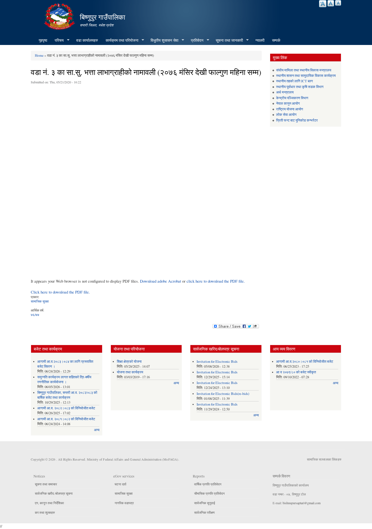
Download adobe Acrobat (161, 281)
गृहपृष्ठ (43, 40)
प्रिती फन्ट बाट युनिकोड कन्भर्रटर (297, 120)
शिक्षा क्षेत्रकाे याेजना (129, 361)
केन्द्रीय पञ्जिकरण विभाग (292, 98)
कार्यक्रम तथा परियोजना (120, 40)
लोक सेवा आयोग (286, 114)
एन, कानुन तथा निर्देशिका (49, 503)
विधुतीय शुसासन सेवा (162, 40)
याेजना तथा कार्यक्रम (130, 372)
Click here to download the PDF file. (60, 292)
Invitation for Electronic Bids (217, 361)
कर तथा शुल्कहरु (45, 512)
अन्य (96, 430)
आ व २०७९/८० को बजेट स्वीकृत (296, 372)
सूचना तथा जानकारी (227, 40)
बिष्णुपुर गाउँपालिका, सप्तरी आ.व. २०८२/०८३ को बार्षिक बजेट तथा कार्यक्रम (67, 395)
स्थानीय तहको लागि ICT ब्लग (294, 81)
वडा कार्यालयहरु (87, 40)
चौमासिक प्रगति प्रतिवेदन (209, 493)
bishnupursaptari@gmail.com (302, 503)
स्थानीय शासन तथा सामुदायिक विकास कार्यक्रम (306, 75)
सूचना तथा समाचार (46, 484)
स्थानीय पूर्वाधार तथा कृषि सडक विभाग (300, 86)
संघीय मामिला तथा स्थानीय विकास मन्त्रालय (303, 70)
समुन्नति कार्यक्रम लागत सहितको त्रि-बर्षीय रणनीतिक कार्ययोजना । (64, 379)
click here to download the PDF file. (216, 281)
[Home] (60, 15)
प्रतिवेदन (195, 40)
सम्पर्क (276, 40)
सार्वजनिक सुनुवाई (204, 503)
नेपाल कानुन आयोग (288, 103)
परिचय (57, 40)
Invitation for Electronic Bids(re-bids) (223, 393)
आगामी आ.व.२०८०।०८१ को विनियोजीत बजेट (304, 361)
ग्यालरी (259, 40)
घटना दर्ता (120, 484)
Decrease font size (338, 3)
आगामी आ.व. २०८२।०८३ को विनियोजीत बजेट (66, 408)
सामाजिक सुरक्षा (40, 301)
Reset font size (330, 3)
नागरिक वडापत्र (124, 503)
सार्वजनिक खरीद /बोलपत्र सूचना (54, 493)
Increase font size (323, 3)
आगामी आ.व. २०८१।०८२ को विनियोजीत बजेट (66, 419)
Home (39, 55)
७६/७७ (35, 314)
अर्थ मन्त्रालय (285, 92)
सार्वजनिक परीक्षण (204, 512)
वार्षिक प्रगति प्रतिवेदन (207, 484)
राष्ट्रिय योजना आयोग (289, 109)
